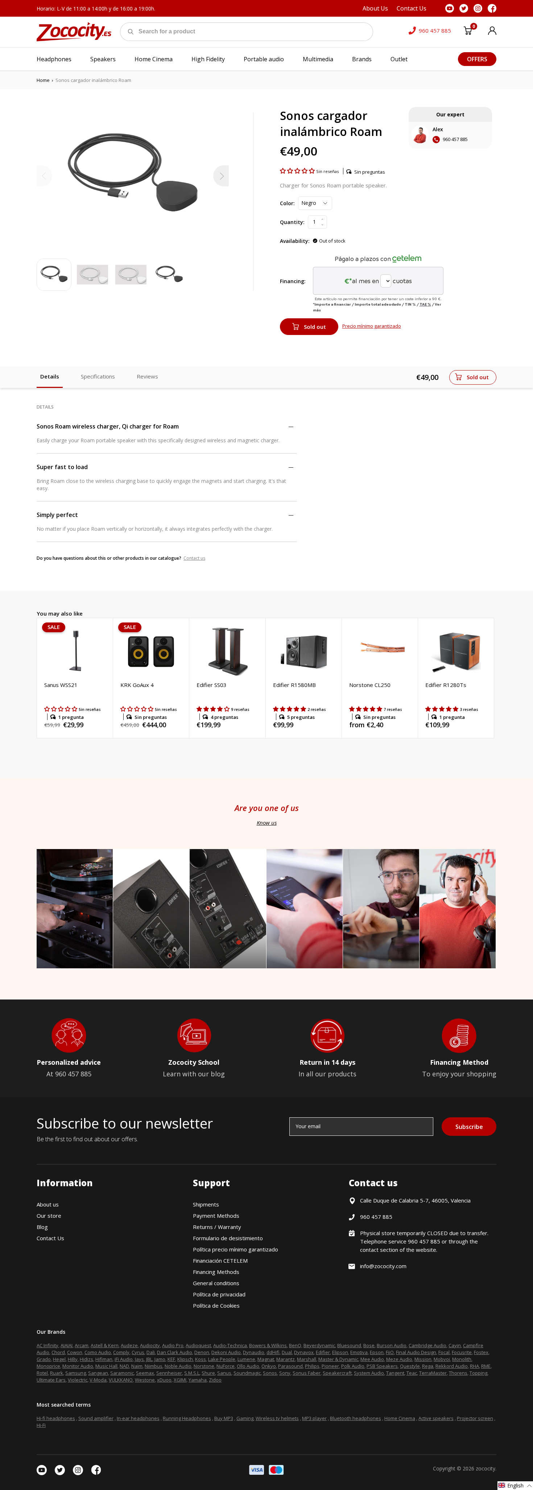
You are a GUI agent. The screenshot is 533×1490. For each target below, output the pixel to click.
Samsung (75, 1373)
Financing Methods (216, 1271)
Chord (58, 1352)
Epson (377, 1352)
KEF (171, 1359)
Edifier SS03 (212, 684)
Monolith (461, 1359)
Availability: (295, 240)
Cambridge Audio (427, 1345)
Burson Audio (391, 1345)
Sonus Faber (307, 1373)
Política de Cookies (216, 1305)
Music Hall (106, 1366)
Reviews (147, 376)
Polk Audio (352, 1366)
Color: (287, 203)
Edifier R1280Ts (445, 684)
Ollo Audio (248, 1366)
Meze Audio (399, 1359)
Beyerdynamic (319, 1345)
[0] (467, 32)
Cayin (455, 1345)
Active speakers (436, 1418)
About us (48, 1204)
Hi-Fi (41, 1425)
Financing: (293, 281)
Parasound (290, 1366)
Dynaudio (253, 1352)
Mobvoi (442, 1359)
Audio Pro (172, 1345)
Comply (121, 1352)
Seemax (145, 1373)
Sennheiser (169, 1373)
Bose (369, 1345)
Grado (44, 1359)
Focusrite (462, 1352)
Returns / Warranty (217, 1226)
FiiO (390, 1352)
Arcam (81, 1345)
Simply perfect (57, 515)
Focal (444, 1352)
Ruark (56, 1373)
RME (486, 1366)
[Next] (221, 175)
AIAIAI (67, 1345)
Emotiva (359, 1352)
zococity (485, 1468)
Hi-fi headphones (56, 1418)
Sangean (98, 1373)
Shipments (206, 1204)
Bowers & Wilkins (268, 1345)
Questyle (410, 1366)
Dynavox (304, 1352)
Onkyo (268, 1366)
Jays (139, 1359)
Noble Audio (178, 1366)
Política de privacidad (219, 1294)
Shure (208, 1373)
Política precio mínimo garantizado (235, 1249)
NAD (124, 1366)
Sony (284, 1373)
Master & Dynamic (338, 1359)
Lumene (246, 1359)
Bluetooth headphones (355, 1418)
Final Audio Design (416, 1352)
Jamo (159, 1359)
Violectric (77, 1380)
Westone (145, 1380)
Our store (49, 1215)
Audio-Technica (230, 1345)
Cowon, (75, 1352)
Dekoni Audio (226, 1352)
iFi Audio (124, 1359)
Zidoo (215, 1380)
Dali (150, 1352)
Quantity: (292, 222)
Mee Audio (372, 1359)
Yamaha (198, 1380)
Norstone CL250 (370, 684)
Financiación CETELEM (220, 1260)
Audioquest (198, 1345)
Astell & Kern (105, 1345)
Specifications (98, 376)
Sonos (270, 1373)
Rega (427, 1366)
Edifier (323, 1352)
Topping (478, 1373)
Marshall (306, 1359)
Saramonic (122, 1373)
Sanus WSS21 (61, 684)
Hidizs (86, 1359)
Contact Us (50, 1238)
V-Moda (98, 1380)
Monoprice (48, 1366)
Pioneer (330, 1366)
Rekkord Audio (451, 1366)
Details (49, 376)
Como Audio (97, 1352)
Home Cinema (399, 1418)
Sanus (224, 1373)
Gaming (244, 1418)
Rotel (42, 1373)
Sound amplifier (95, 1418)
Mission (422, 1359)
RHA (474, 1366)
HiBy (73, 1359)
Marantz (285, 1359)
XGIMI (180, 1380)
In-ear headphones (138, 1418)
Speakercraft (337, 1373)
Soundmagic (247, 1373)
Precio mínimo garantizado (371, 326)
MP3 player (314, 1418)
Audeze (129, 1345)
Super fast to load (62, 467)
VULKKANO (121, 1380)
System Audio (369, 1373)
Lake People (221, 1359)
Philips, (313, 1366)
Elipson (340, 1352)
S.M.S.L (191, 1373)
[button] (298, 171)
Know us (267, 822)
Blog (42, 1226)
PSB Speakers (382, 1366)
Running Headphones (187, 1418)
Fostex (481, 1352)
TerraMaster (433, 1373)
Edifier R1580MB (294, 684)
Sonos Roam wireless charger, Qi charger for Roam (108, 426)
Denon (201, 1352)
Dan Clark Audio (174, 1352)
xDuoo (164, 1380)
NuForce (225, 1366)
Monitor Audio (77, 1366)
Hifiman (103, 1359)
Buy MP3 (223, 1418)
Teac (411, 1373)
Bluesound (349, 1345)
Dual (287, 1352)
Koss (200, 1359)
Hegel (59, 1359)
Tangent (395, 1373)
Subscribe (469, 1127)
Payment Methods (216, 1215)
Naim (136, 1366)
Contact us (194, 558)
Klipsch (185, 1359)
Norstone (204, 1366)
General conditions (216, 1283)
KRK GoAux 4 (137, 684)
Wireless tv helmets (277, 1418)
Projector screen (475, 1418)
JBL (149, 1359)
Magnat (265, 1359)
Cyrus (138, 1352)
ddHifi (273, 1352)
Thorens (458, 1373)
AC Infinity (47, 1345)
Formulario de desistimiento (228, 1238)
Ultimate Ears (51, 1380)
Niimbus (153, 1366)
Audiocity (150, 1345)
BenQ (295, 1345)
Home (43, 80)
